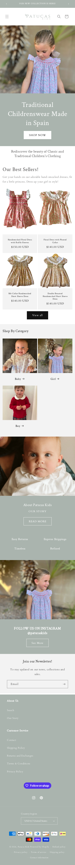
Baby (18, 379)
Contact (11, 740)
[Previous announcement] (6, 4)
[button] (7, 16)
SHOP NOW (37, 135)
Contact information (39, 857)
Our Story (12, 718)
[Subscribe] (64, 684)
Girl (53, 379)
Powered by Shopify (39, 846)
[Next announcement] (68, 4)
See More (37, 643)
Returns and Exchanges (20, 755)
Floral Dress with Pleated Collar (55, 241)
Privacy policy (21, 852)
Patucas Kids (23, 846)
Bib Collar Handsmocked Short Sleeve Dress (20, 295)
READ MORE (37, 521)
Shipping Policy (16, 748)
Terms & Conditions (18, 763)
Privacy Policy (15, 771)
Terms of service (38, 852)
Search (10, 710)
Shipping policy (57, 852)
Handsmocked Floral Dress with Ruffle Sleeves (20, 241)
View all (37, 315)
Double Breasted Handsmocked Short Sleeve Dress (55, 296)
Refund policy (59, 846)
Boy (18, 426)
